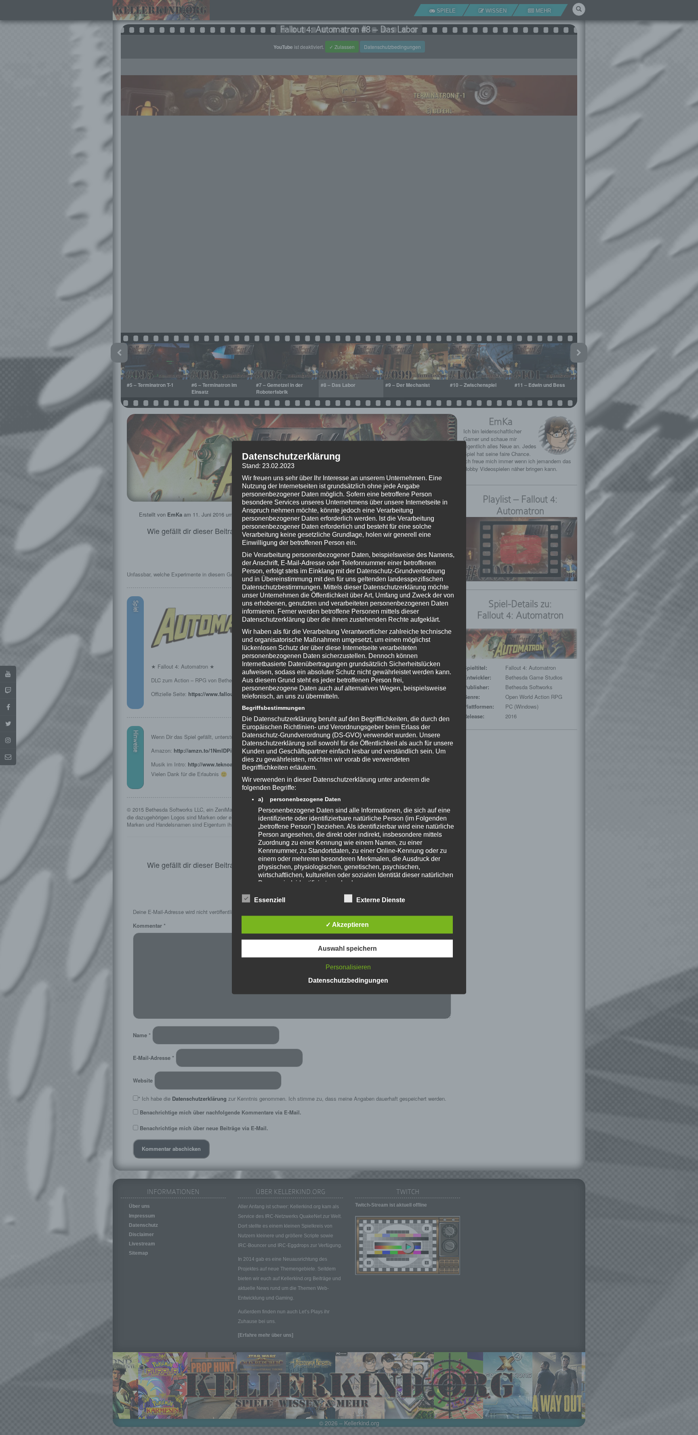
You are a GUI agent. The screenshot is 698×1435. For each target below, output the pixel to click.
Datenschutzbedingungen (348, 980)
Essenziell (269, 900)
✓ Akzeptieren (347, 924)
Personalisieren (348, 967)
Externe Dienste (380, 900)
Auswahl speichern (347, 948)
